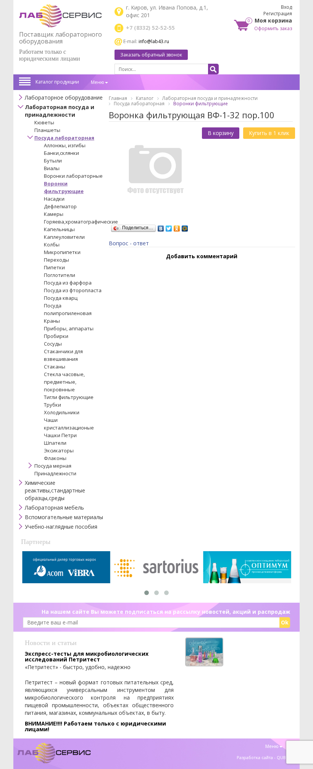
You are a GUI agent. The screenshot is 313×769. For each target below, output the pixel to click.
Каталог (144, 98)
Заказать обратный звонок (151, 54)
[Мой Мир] (185, 227)
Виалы (52, 168)
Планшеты (47, 130)
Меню (97, 82)
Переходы (56, 259)
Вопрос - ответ (129, 243)
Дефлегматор (60, 206)
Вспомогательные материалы (64, 517)
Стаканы (54, 366)
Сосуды (53, 343)
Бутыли (53, 160)
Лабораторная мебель (54, 507)
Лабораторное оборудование (64, 97)
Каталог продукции (57, 82)
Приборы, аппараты (69, 328)
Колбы (52, 244)
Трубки (52, 404)
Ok (285, 622)
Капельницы (59, 229)
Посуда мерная (52, 465)
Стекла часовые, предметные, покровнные (64, 382)
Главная (118, 98)
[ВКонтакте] (161, 227)
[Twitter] (169, 227)
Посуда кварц (60, 297)
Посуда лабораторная (64, 137)
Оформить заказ (273, 28)
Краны (52, 320)
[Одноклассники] (177, 227)
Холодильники (61, 412)
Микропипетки (62, 252)
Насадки (54, 198)
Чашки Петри (60, 435)
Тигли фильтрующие (69, 397)
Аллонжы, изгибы (65, 145)
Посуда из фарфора (68, 282)
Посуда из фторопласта (73, 290)
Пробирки (56, 336)
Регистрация (277, 13)
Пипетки (54, 267)
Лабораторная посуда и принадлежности (59, 110)
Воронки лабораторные (73, 175)
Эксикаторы (59, 450)
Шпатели (55, 442)
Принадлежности (55, 473)
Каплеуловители (64, 236)
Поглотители (59, 275)
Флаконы (55, 458)
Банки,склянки (61, 153)
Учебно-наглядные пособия (61, 526)
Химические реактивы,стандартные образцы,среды (55, 490)
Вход (286, 7)
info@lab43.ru (154, 41)
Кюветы (44, 122)
